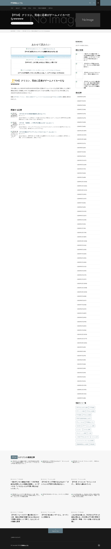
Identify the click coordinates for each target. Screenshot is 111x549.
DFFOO (51, 8)
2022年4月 (80, 317)
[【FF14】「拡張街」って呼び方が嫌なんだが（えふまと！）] (14, 125)
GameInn (79, 425)
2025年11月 (80, 135)
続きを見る (41, 57)
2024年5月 (80, 211)
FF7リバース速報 (81, 411)
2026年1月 (80, 126)
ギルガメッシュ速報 (81, 433)
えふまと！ (79, 429)
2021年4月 (80, 368)
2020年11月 (80, 389)
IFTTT (84, 425)
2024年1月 (80, 228)
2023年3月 (80, 270)
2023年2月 (80, 275)
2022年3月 (80, 321)
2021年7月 (80, 355)
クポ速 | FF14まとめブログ (83, 437)
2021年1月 (80, 381)
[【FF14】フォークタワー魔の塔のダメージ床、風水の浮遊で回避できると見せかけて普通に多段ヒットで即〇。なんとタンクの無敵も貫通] (79, 84)
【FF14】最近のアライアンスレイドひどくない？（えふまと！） (38, 132)
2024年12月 (80, 181)
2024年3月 (80, 219)
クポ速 (89, 433)
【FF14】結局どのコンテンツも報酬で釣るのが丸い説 (41, 51)
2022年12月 (80, 283)
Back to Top (55, 531)
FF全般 (24, 8)
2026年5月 (80, 109)
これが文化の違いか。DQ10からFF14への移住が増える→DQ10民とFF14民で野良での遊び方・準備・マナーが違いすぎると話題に (85, 518)
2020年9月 (80, 398)
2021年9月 (80, 347)
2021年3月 (80, 372)
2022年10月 (80, 292)
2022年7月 (80, 304)
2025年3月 (80, 169)
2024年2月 (80, 224)
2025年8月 (80, 147)
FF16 (29, 8)
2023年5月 (80, 262)
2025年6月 (80, 156)
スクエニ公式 (94, 437)
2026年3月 (80, 118)
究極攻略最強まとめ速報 (82, 444)
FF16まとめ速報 (87, 414)
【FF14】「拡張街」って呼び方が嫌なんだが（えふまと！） (36, 123)
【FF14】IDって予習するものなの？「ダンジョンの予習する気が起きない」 (92, 65)
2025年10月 (80, 139)
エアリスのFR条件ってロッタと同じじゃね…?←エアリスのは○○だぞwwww (41, 73)
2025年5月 (80, 160)
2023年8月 (80, 249)
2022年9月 (80, 296)
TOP (12, 8)
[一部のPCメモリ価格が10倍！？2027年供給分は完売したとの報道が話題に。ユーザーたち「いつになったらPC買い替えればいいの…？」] (79, 56)
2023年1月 (80, 279)
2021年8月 (80, 351)
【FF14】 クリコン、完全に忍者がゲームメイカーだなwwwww (32, 97)
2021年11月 (80, 338)
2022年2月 (80, 326)
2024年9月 (80, 194)
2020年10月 (80, 393)
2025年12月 (80, 130)
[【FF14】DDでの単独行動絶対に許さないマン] (14, 116)
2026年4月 (80, 113)
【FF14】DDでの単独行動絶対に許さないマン (32, 114)
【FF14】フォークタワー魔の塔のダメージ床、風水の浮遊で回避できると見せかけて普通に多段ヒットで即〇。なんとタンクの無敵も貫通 (92, 84)
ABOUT (18, 8)
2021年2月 (80, 377)
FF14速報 (79, 414)
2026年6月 (80, 105)
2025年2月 (80, 173)
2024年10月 (80, 190)
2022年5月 (80, 313)
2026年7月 (80, 101)
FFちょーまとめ (80, 422)
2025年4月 (80, 164)
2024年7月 (80, 202)
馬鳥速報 (92, 444)
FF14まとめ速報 (28, 23)
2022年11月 (80, 287)
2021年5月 (80, 364)
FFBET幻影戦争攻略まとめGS (84, 418)
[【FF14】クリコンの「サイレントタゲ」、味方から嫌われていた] (79, 75)
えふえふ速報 (91, 425)
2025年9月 (80, 143)
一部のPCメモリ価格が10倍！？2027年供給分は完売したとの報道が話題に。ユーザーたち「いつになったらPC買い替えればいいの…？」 (92, 57)
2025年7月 (80, 152)
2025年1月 (80, 177)
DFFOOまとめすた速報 (82, 407)
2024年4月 (80, 215)
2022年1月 (80, 330)
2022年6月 (80, 309)
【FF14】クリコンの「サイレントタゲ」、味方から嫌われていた (83, 483)
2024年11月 (80, 186)
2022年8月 (80, 300)
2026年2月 (80, 122)
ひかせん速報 (87, 429)
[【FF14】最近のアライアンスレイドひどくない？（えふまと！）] (14, 134)
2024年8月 (80, 198)
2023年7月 (80, 253)
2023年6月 (80, 258)
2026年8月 (80, 96)
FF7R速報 (92, 407)
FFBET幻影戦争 (42, 8)
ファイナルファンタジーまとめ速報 (85, 440)
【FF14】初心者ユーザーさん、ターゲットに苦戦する (55, 516)
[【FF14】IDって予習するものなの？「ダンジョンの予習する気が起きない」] (79, 66)
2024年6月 (80, 207)
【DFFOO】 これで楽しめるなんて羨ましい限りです (41, 62)
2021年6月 (80, 360)
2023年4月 (80, 266)
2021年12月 (80, 334)
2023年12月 (80, 232)
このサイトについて (15, 537)
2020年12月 (80, 385)
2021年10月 (80, 343)
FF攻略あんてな (90, 422)
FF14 (34, 8)
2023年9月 (80, 245)
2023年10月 (80, 241)
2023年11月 (80, 236)
